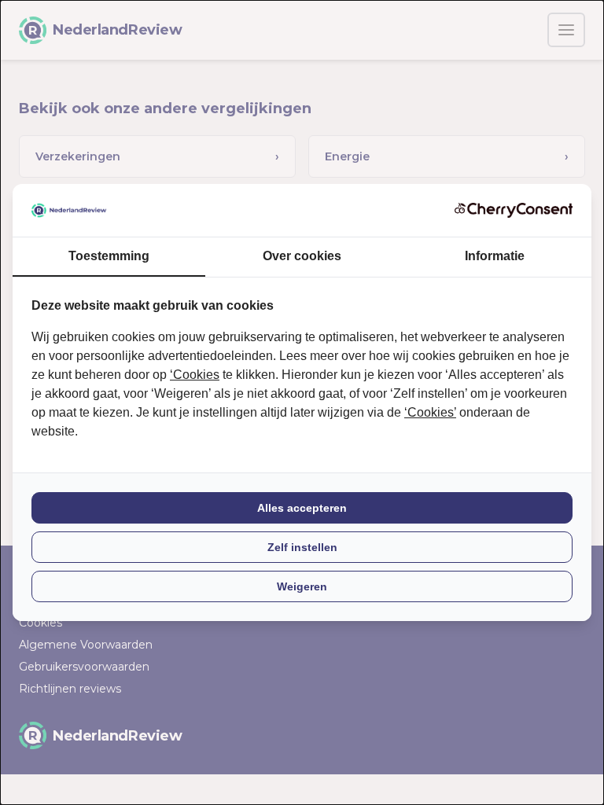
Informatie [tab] (495, 256)
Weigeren (302, 586)
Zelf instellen (302, 547)
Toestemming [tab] (108, 256)
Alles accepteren (302, 508)
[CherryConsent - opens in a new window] (514, 210)
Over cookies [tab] (302, 256)
